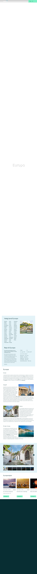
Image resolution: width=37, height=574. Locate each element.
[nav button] (34, 483)
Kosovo (10, 326)
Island (10, 322)
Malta (10, 331)
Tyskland (15, 335)
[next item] (33, 455)
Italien (10, 324)
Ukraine (15, 337)
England (5, 330)
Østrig (15, 339)
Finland (5, 333)
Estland (5, 331)
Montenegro (11, 334)
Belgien (5, 322)
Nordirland (11, 338)
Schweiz (15, 322)
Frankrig (5, 334)
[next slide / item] (33, 469)
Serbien (15, 324)
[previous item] (3, 455)
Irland (10, 321)
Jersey (10, 325)
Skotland (15, 325)
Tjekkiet (15, 333)
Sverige (15, 331)
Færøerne (5, 335)
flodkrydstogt (8, 434)
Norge (10, 339)
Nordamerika (23, 380)
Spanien (15, 329)
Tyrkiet (15, 334)
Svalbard (15, 330)
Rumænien (15, 321)
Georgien (5, 337)
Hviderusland (6, 342)
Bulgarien (5, 326)
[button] (5, 468)
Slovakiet (15, 326)
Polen (10, 341)
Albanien (5, 321)
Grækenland (6, 338)
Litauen (10, 330)
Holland (5, 341)
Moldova (10, 333)
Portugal (10, 342)
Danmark (5, 329)
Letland (10, 329)
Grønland (5, 339)
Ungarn (15, 338)
